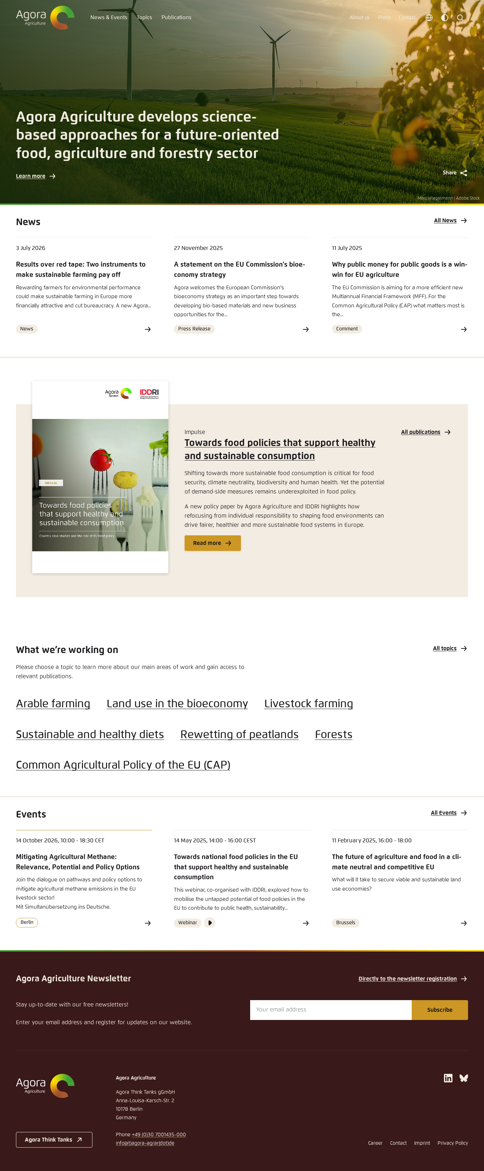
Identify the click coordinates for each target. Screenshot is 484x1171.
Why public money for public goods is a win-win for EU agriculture (399, 269)
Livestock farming (308, 704)
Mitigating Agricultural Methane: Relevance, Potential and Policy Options (78, 862)
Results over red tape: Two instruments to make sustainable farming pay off (81, 269)
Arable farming (53, 704)
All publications (420, 432)
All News (445, 220)
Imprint (422, 1143)
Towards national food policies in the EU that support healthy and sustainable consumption (236, 867)
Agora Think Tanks (48, 1140)
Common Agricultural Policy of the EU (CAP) (123, 765)
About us (360, 17)
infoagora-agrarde (145, 1143)
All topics (445, 648)
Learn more (30, 176)
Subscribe (439, 1010)
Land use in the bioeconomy (177, 704)
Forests (334, 735)
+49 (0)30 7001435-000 (159, 1134)
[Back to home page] (45, 18)
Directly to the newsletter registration (408, 979)
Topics (144, 17)
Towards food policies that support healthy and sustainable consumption (280, 450)
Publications (176, 17)
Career (375, 1143)
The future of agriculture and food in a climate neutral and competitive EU (396, 862)
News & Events (108, 17)
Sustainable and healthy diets (90, 735)
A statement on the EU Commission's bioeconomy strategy (239, 269)
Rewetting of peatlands (239, 735)
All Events (444, 813)
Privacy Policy (453, 1143)
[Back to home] (54, 1086)
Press (384, 17)
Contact (407, 17)
